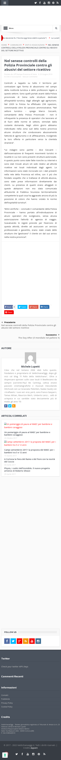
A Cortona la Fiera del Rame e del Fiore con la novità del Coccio (29, 460)
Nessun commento (30, 77)
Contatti (4, 695)
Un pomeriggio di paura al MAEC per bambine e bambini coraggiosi (27, 433)
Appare (34, 747)
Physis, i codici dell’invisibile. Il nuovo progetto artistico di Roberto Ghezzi (27, 469)
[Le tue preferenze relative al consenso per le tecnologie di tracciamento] (5, 755)
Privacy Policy (7, 703)
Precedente (9, 322)
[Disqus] (30, 516)
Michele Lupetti (30, 366)
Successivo (51, 335)
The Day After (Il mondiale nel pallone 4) (39, 337)
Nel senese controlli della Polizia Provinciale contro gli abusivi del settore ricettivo (28, 326)
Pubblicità (5, 699)
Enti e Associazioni (14, 77)
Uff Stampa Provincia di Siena (25, 74)
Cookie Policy (6, 706)
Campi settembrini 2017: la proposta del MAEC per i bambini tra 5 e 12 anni (29, 451)
